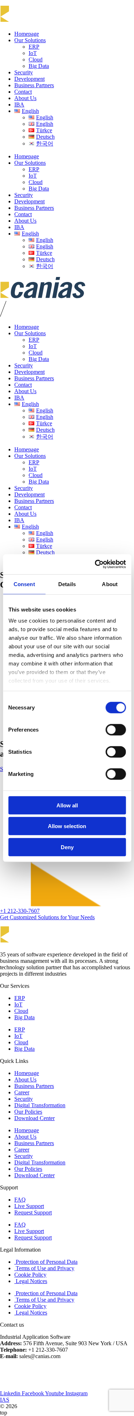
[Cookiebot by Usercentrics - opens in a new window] (95, 564)
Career (21, 1092)
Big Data (39, 66)
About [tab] (110, 584)
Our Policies (28, 1112)
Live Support (29, 1206)
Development (29, 79)
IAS (4, 1400)
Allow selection (67, 826)
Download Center (34, 1118)
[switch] (115, 729)
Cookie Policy (30, 1275)
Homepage (26, 34)
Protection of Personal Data (46, 1262)
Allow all (67, 805)
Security (23, 72)
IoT (33, 53)
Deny (67, 847)
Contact (23, 92)
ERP (34, 47)
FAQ (20, 1200)
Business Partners (34, 85)
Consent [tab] (24, 584)
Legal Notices (30, 1281)
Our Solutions (30, 40)
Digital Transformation (39, 1105)
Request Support (33, 1212)
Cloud (36, 59)
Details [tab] (67, 584)
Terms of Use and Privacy (44, 1268)
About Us (25, 98)
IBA (19, 105)
